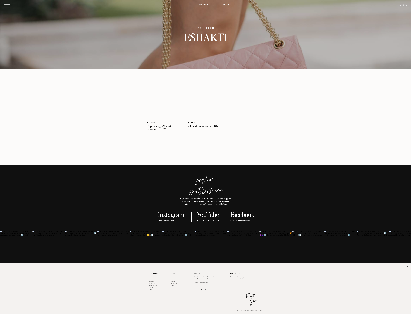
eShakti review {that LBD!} (203, 126)
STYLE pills (193, 122)
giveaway (151, 122)
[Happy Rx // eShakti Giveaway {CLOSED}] (164, 96)
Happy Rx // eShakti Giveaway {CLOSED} (159, 127)
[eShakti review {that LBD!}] (205, 96)
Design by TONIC (262, 310)
